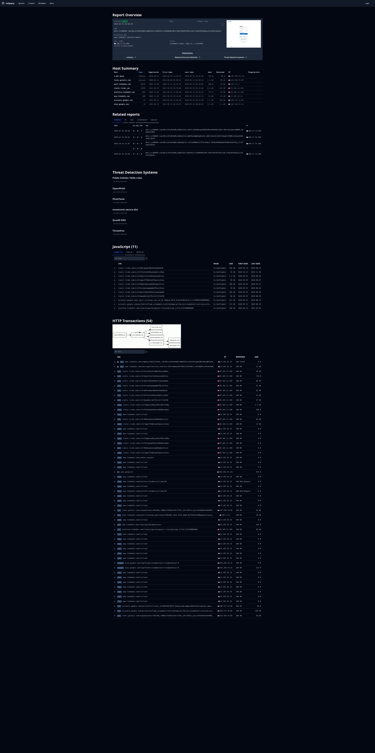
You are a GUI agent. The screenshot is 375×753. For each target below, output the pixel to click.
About (52, 3)
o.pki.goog (119, 76)
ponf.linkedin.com (122, 84)
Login (367, 3)
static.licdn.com (122, 88)
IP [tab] (125, 120)
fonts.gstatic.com (122, 80)
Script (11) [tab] (118, 252)
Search (32, 3)
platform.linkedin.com (124, 92)
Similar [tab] (154, 120)
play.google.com (121, 104)
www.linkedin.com (122, 96)
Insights (43, 3)
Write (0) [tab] (139, 252)
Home (22, 3)
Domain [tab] (117, 120)
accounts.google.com (123, 100)
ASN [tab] (131, 120)
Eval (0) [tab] (129, 252)
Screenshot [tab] (142, 120)
